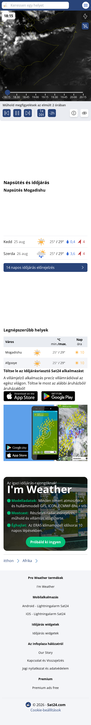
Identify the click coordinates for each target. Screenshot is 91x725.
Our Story (45, 652)
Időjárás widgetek (45, 633)
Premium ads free (45, 688)
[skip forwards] (28, 113)
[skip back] (7, 113)
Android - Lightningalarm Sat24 (45, 606)
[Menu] (85, 5)
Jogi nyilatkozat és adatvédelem (45, 668)
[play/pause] (17, 113)
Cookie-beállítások (45, 710)
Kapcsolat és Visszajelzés (45, 660)
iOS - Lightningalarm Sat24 (45, 614)
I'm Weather (46, 586)
